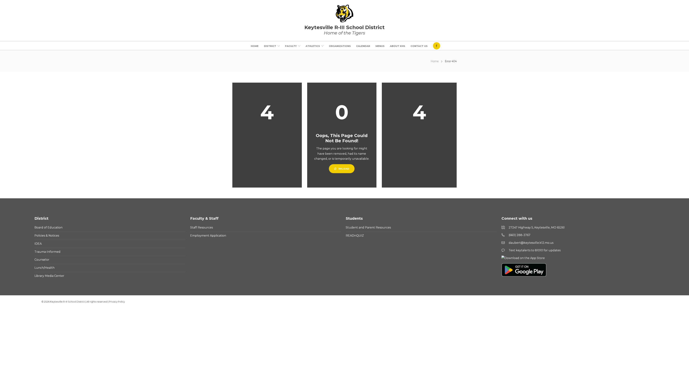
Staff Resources (201, 227)
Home (255, 46)
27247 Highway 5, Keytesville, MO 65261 (537, 227)
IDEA (38, 243)
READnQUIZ (355, 235)
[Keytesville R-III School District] (344, 13)
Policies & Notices (46, 235)
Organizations (340, 46)
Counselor (41, 259)
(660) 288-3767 (519, 235)
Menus (380, 46)
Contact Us (419, 46)
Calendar (363, 46)
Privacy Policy (117, 301)
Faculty (291, 46)
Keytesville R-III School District (67, 301)
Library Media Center (49, 276)
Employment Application (208, 235)
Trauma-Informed (47, 251)
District (270, 46)
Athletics (313, 46)
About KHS (397, 46)
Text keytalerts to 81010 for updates (535, 250)
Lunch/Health (44, 267)
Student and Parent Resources (368, 227)
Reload (343, 168)
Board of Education (48, 227)
